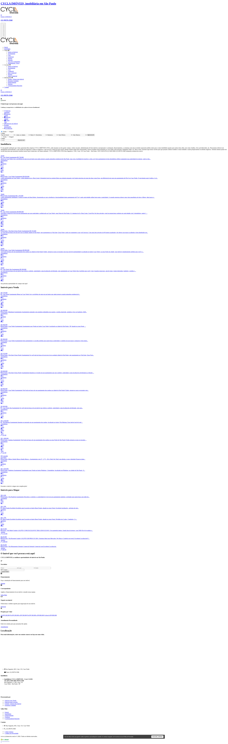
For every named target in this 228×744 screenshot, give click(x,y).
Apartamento (11, 53)
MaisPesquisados (7, 126)
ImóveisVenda (7, 114)
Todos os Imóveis (13, 52)
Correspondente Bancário (15, 85)
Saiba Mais (4, 595)
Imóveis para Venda (10, 700)
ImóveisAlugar (7, 118)
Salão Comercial (12, 76)
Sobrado (10, 60)
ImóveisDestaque (7, 111)
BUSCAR (91, 135)
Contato (6, 87)
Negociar (3, 606)
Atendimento (4, 627)
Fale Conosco (9, 732)
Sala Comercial (12, 73)
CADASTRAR (5, 571)
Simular (3, 583)
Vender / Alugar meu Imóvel (16, 79)
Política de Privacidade (11, 733)
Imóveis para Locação (11, 702)
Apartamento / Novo (13, 63)
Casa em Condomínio (14, 61)
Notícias (10, 84)
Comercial (11, 57)
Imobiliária (7, 49)
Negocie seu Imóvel (12, 123)
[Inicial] (10, 44)
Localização (8, 128)
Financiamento (12, 82)
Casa (9, 55)
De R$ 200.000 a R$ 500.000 (18, 615)
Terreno (10, 58)
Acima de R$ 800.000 (50, 615)
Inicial (6, 47)
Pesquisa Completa (13, 81)
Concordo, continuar (157, 736)
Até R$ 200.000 (5, 615)
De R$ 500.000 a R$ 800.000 (35, 615)
